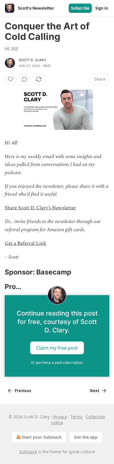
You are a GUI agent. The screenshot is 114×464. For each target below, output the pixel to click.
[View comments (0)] (24, 79)
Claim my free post (57, 348)
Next (94, 390)
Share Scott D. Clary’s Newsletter (40, 208)
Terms (76, 416)
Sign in (101, 8)
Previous (23, 390)
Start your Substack (42, 437)
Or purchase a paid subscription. (57, 362)
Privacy (60, 416)
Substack (28, 451)
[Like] (10, 79)
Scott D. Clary (32, 60)
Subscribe (80, 8)
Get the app (86, 437)
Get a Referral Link (25, 243)
